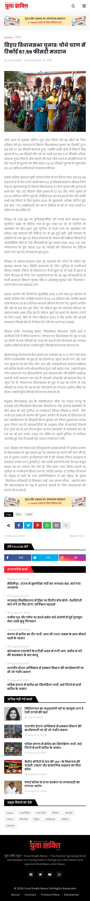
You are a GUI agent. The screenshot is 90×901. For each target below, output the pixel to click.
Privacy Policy (50, 895)
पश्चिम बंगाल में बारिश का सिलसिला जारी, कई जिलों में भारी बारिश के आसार (44, 687)
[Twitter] (28, 525)
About (15, 895)
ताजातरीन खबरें (17, 569)
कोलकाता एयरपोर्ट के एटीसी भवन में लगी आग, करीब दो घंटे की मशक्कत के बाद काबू (44, 653)
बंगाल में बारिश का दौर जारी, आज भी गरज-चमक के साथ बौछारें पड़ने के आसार (46, 636)
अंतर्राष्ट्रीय (25, 813)
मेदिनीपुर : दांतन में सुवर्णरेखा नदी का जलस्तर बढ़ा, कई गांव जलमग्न (44, 585)
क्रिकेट (55, 813)
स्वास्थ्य (10, 825)
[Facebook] (19, 525)
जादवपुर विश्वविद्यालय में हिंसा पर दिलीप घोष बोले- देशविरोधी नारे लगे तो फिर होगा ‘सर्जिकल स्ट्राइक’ (44, 602)
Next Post (77, 536)
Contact (30, 895)
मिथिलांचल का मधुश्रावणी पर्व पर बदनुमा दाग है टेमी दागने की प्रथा (53, 710)
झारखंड (68, 813)
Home (8, 37)
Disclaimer (71, 895)
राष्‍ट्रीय (29, 514)
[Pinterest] (37, 525)
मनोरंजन (50, 819)
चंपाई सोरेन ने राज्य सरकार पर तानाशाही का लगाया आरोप (52, 784)
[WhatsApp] (47, 525)
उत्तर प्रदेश (41, 813)
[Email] (56, 525)
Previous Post (15, 536)
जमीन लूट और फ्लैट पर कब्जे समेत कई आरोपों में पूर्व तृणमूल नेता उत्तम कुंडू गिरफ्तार (44, 619)
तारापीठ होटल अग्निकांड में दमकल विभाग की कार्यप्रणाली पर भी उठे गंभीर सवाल (45, 670)
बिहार (18, 37)
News (10, 813)
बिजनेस (23, 819)
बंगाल (10, 819)
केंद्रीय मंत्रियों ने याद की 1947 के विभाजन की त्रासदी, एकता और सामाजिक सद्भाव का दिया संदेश (52, 765)
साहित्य (65, 819)
